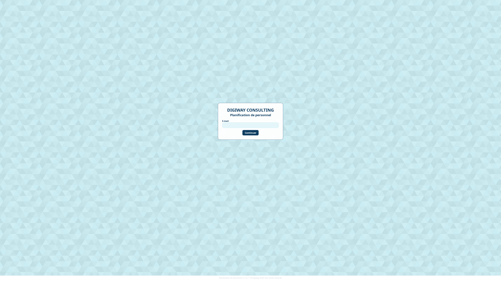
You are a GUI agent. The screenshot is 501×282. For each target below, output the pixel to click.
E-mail (225, 121)
